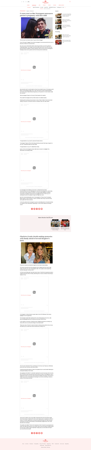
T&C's (53, 443)
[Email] (42, 209)
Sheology (48, 447)
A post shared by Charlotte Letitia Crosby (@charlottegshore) (34, 362)
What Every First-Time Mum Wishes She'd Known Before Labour (66, 20)
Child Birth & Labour (52, 7)
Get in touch (62, 443)
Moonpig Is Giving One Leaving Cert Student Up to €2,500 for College (55, 228)
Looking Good (59, 7)
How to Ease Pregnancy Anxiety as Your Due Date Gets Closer (66, 26)
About (23, 443)
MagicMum (67, 443)
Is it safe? (41, 7)
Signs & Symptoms (36, 7)
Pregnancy (29, 7)
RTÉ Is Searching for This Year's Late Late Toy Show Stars (66, 41)
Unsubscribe (57, 443)
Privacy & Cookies (43, 443)
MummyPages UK (48, 445)
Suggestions (49, 443)
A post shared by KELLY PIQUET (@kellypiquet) (34, 186)
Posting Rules (36, 443)
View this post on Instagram (26, 70)
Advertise (26, 443)
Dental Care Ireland (47, 8)
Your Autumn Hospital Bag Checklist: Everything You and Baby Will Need (66, 15)
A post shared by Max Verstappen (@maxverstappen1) (34, 137)
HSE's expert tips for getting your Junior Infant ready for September (66, 35)
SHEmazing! (42, 445)
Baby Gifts (46, 7)
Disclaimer (31, 443)
